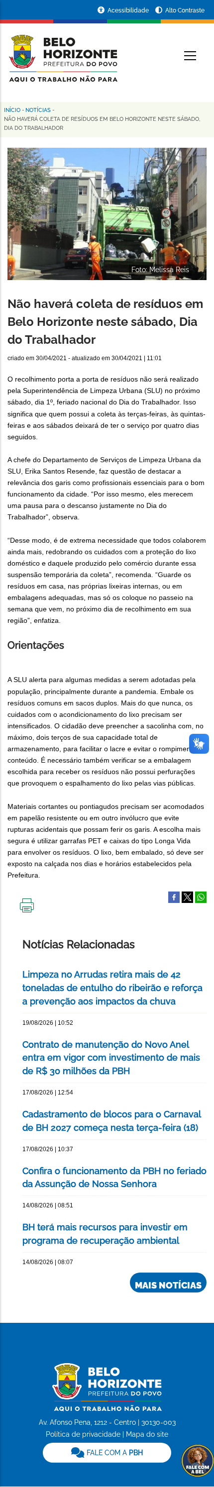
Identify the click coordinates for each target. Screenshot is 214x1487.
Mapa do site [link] (147, 1434)
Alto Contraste (185, 10)
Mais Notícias (168, 1285)
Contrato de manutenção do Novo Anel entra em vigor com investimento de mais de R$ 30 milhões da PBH (111, 1058)
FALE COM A (114, 1453)
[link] (107, 1453)
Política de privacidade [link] (83, 1434)
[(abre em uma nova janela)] (187, 896)
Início (12, 110)
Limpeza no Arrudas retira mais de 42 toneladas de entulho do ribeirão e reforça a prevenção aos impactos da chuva (112, 987)
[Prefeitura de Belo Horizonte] (62, 52)
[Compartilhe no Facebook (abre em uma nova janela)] (174, 896)
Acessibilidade (128, 10)
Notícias (38, 110)
